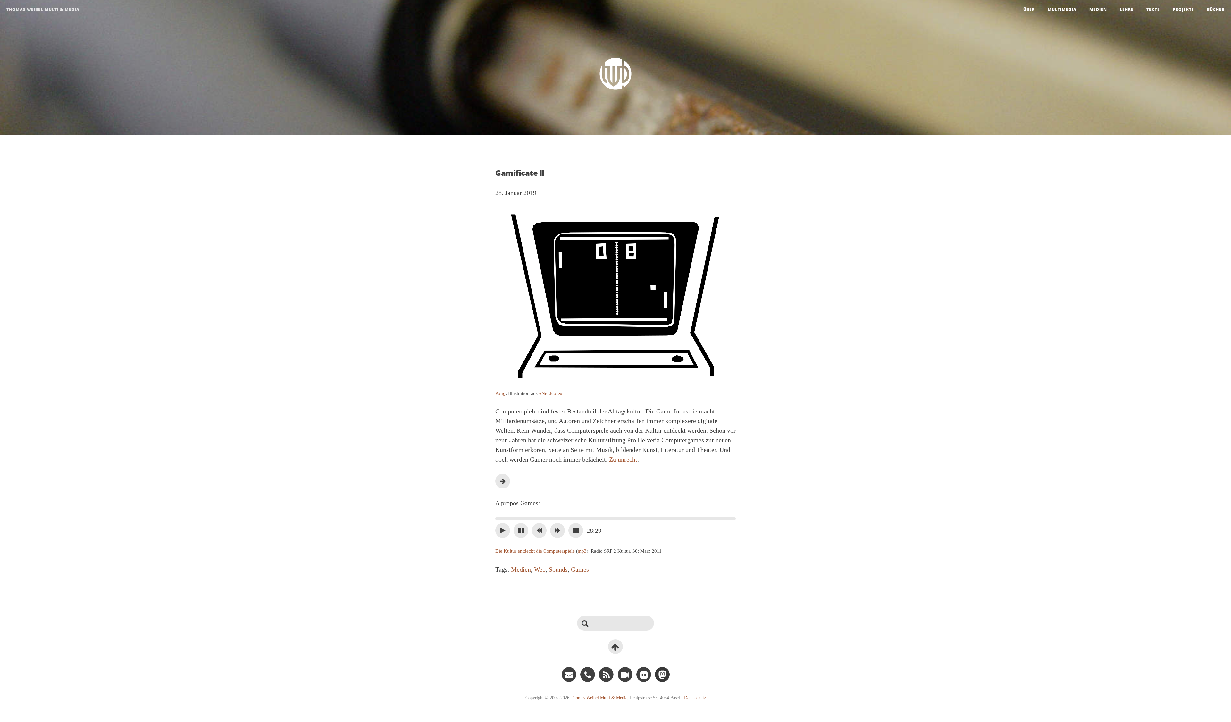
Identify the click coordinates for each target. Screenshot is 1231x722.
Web (540, 569)
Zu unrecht (623, 459)
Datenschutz (695, 697)
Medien (1098, 9)
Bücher (1216, 9)
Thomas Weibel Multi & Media (43, 9)
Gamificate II (519, 172)
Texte (1153, 9)
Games (580, 569)
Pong (500, 393)
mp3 (582, 551)
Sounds (558, 569)
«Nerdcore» (551, 393)
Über (1029, 9)
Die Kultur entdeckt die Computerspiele (535, 551)
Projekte (1183, 9)
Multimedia (1062, 9)
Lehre (1127, 9)
